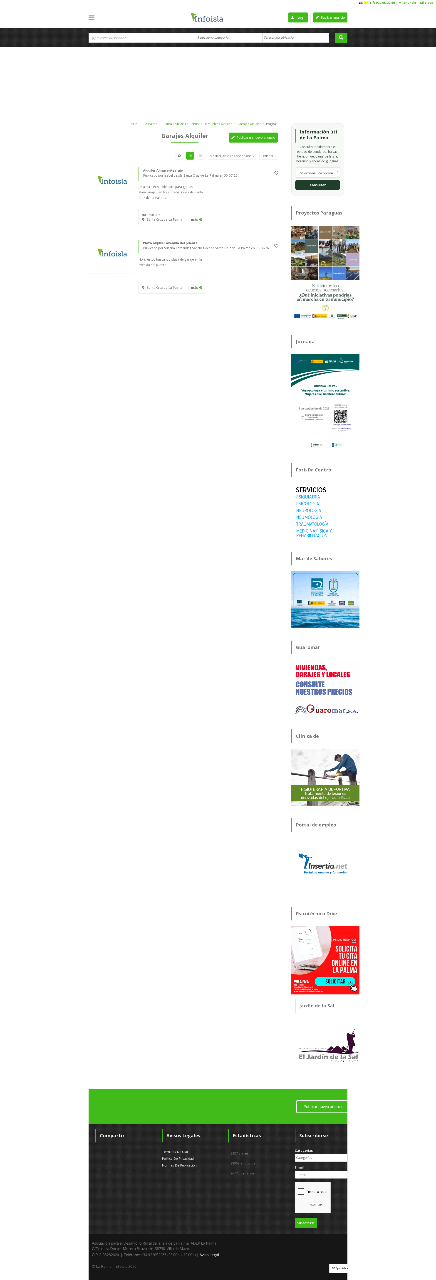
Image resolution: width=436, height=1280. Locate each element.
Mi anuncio (407, 2)
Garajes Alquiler (249, 124)
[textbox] (215, 37)
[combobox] (229, 38)
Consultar (318, 185)
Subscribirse (306, 1223)
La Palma (150, 124)
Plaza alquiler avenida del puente (170, 243)
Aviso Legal (209, 1254)
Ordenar (267, 156)
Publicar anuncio (332, 17)
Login (300, 17)
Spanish (341, 1268)
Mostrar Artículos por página (231, 156)
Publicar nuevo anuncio (324, 1106)
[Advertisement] (218, 83)
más (194, 219)
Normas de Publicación (179, 1165)
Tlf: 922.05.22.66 (382, 2)
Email (299, 1167)
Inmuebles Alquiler (218, 124)
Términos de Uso (175, 1151)
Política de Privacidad (178, 1158)
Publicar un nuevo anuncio (255, 137)
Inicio (133, 124)
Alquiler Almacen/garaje (163, 170)
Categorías (304, 1150)
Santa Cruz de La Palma (181, 124)
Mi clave (426, 2)
